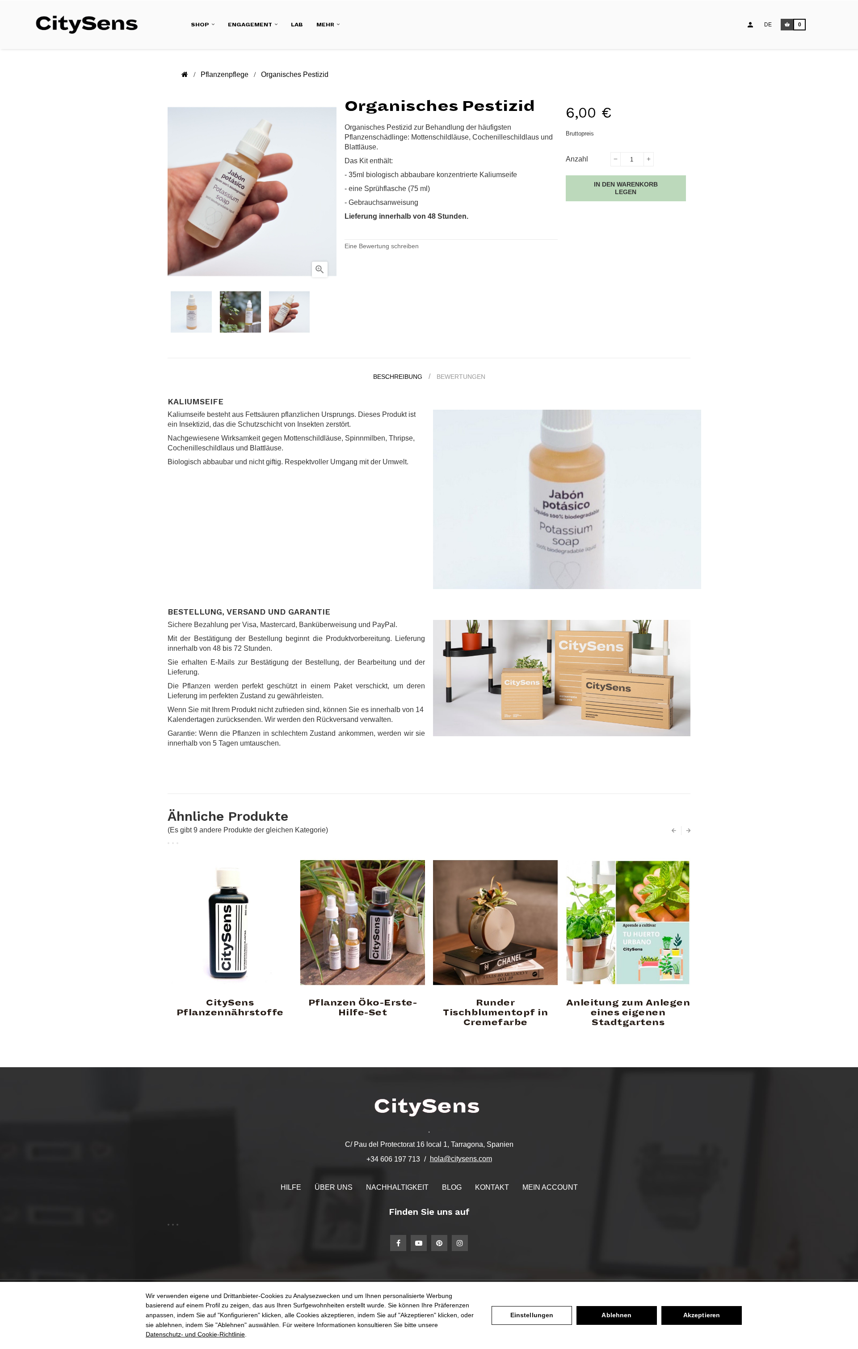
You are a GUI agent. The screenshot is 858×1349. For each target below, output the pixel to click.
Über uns (334, 1187)
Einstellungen (532, 1315)
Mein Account (550, 1187)
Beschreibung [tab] (397, 376)
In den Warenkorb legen (626, 188)
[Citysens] (91, 24)
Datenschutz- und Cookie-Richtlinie (195, 1334)
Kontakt (492, 1187)
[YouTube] (419, 1243)
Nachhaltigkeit (397, 1187)
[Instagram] (460, 1243)
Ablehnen (616, 1315)
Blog (452, 1187)
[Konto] (750, 25)
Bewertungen (461, 376)
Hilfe (291, 1187)
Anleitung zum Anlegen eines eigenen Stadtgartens (628, 1012)
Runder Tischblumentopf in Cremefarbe (495, 1012)
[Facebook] (398, 1243)
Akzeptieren (701, 1315)
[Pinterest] (439, 1243)
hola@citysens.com (461, 1158)
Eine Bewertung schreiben (382, 246)
